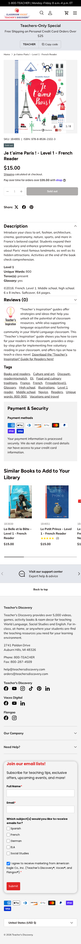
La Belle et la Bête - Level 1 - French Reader (17, 533)
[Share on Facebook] (24, 207)
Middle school (25, 392)
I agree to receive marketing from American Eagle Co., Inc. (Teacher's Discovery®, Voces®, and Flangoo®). (39, 867)
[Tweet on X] (16, 207)
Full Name (14, 786)
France (25, 383)
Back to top (40, 589)
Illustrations (46, 387)
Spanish (16, 828)
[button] (67, 13)
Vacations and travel (44, 396)
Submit (13, 886)
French (37, 383)
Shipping (9, 174)
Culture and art (43, 374)
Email (11, 803)
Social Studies (20, 853)
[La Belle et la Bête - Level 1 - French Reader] (20, 501)
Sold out (52, 191)
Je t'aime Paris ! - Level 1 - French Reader (35, 54)
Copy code (51, 44)
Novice (43, 392)
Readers (57, 392)
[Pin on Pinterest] (31, 207)
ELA (13, 847)
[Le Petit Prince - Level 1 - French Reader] (56, 501)
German (16, 841)
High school (27, 387)
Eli (31, 378)
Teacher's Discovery (22, 934)
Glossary (10, 387)
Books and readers (17, 374)
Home (7, 54)
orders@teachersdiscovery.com (56, 3)
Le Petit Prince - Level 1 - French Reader (56, 531)
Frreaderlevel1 (55, 383)
